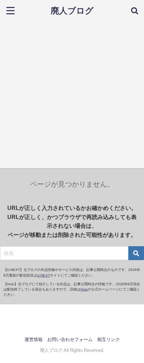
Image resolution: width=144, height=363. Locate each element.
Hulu (84, 289)
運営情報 (33, 339)
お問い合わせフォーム (70, 339)
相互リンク (108, 339)
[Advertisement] (72, 96)
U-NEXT (43, 275)
